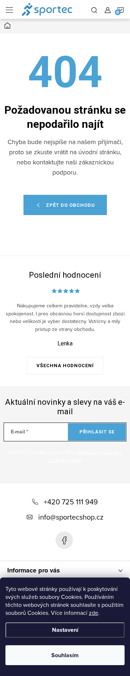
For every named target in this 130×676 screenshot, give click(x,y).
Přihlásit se (96, 431)
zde (93, 613)
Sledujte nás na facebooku (64, 540)
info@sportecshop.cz (70, 517)
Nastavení (65, 630)
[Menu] (9, 9)
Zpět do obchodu (70, 205)
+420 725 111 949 (71, 501)
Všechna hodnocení (65, 365)
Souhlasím (65, 655)
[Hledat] (94, 9)
